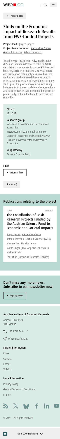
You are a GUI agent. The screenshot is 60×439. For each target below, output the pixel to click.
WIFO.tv (7, 369)
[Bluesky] (26, 406)
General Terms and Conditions (19, 389)
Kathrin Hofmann (15, 239)
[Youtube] (56, 406)
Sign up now (16, 295)
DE (53, 4)
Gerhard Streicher (12, 52)
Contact (7, 358)
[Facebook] (36, 406)
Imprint (7, 394)
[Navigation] (43, 5)
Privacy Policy (10, 384)
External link (16, 172)
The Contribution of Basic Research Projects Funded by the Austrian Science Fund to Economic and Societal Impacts (30, 221)
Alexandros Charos (41, 48)
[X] (15, 406)
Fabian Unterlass (33, 52)
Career (6, 364)
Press (6, 353)
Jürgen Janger (26, 44)
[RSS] (5, 406)
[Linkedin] (46, 406)
